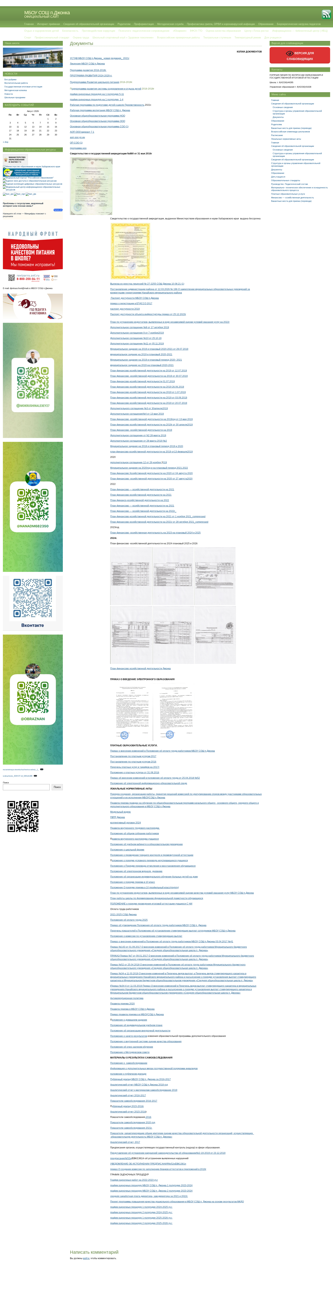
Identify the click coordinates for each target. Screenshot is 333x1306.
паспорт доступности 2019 (125, 309)
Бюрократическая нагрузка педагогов (299, 24)
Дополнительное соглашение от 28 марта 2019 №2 (138, 441)
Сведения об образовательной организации (88, 24)
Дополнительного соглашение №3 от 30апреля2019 (139, 408)
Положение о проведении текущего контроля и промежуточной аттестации (151, 855)
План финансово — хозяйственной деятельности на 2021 (142, 489)
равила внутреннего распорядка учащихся (135, 839)
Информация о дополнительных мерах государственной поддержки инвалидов (154, 1068)
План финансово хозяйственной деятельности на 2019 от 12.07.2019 (148, 370)
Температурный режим (248, 37)
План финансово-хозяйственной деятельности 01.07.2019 (142, 381)
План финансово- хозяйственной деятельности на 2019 (141, 430)
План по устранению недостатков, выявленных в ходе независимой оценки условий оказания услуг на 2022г (170, 322)
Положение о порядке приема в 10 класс (132, 882)
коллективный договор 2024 (125, 822)
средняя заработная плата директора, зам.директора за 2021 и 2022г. (149, 1196)
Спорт (27, 37)
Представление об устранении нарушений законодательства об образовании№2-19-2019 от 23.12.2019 (167, 1153)
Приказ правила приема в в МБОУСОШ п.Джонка (137, 1014)
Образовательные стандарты (285, 180)
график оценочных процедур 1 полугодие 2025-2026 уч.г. (141, 1217)
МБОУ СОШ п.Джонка (47, 12)
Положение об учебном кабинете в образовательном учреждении (146, 844)
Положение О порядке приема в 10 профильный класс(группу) (144, 887)
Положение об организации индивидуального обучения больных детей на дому (154, 876)
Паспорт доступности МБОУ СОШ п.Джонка (134, 298)
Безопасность (70, 30)
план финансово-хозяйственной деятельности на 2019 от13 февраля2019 (151, 451)
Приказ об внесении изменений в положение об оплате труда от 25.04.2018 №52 (155, 778)
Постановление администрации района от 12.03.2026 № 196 (144, 289)
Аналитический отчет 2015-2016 (128, 1111)
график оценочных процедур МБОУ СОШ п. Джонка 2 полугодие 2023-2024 (151, 1190)
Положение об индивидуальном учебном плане (136, 1025)
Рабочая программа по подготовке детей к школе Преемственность (107, 105)
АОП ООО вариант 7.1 (82, 132)
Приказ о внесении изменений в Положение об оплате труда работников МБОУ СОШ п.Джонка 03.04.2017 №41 (171, 941)
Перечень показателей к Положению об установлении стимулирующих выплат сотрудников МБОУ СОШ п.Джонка (172, 930)
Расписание (277, 135)
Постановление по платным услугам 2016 (133, 761)
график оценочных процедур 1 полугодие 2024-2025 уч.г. (141, 1207)
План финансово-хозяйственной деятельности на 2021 (141, 495)
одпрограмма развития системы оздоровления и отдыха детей (106, 88)
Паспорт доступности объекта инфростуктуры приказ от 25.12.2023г (148, 314)
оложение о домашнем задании (129, 1020)
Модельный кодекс (120, 812)
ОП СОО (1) (76, 142)
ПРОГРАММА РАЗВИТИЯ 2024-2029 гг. (91, 75)
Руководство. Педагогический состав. (289, 184)
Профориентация (144, 24)
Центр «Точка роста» (256, 30)
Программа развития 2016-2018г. (88, 70)
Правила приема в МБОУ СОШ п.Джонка (132, 1009)
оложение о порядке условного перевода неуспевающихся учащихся (150, 860)
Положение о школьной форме (127, 849)
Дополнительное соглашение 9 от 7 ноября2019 (137, 332)
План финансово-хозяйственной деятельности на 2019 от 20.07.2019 (148, 403)
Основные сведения (283, 107)
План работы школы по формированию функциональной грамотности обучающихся (156, 898)
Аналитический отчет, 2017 (125, 1142)
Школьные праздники (14, 97)
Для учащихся (272, 37)
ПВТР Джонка (117, 817)
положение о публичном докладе (128, 1074)
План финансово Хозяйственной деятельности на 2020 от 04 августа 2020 (151, 473)
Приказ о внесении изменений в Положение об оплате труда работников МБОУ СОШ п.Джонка (162, 751)
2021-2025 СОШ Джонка (123, 914)
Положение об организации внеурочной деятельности (140, 1030)
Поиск (6, 782)
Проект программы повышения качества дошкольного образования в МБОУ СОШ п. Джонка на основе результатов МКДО (177, 1201)
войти (86, 1258)
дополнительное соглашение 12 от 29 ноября (135, 462)
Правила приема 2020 (122, 1003)
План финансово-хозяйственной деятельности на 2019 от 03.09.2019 (148, 397)
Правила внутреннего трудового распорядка (135, 828)
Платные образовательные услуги (288, 194)
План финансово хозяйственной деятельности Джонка (140, 668)
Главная (29, 24)
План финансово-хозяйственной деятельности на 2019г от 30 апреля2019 (151, 424)
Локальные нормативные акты (286, 139)
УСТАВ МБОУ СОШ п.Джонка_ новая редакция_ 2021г (99, 58)
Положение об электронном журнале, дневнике (136, 871)
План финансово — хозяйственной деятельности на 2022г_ (143, 511)
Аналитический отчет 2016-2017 (128, 1095)
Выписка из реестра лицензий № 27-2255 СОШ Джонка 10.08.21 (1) (147, 283)
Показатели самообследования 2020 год (132, 1122)
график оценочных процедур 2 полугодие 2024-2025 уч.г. (141, 1212)
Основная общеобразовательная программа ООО (97, 121)
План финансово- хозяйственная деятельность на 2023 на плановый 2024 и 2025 (155, 532)
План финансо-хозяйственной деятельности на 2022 (139, 500)
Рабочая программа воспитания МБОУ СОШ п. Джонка (100, 110)
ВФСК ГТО (196, 30)
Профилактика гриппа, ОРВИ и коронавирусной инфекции (221, 24)
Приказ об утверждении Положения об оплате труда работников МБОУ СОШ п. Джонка (158, 925)
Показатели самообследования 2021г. (131, 1128)
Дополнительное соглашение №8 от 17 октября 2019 (139, 327)
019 (165, 462)
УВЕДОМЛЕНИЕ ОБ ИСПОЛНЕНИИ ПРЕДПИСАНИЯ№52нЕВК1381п (148, 1163)
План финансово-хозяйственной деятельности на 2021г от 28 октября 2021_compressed (159, 522)
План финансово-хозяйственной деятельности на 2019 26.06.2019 (147, 386)
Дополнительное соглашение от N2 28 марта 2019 (138, 435)
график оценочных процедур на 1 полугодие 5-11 (97, 94)
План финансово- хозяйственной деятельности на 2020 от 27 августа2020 (151, 478)
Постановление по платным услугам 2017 (133, 756)
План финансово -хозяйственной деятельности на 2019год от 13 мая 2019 (151, 419)
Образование (265, 24)
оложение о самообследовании (129, 1063)
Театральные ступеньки (217, 37)
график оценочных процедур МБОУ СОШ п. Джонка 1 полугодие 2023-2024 (151, 1185)
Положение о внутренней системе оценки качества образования (146, 1041)
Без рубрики (10, 79)
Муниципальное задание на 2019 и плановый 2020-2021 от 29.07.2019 (149, 349)
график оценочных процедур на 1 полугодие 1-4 (96, 99)
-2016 (148, 1117)
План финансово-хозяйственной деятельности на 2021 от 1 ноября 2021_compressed (157, 516)
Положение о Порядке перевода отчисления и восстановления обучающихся (153, 866)
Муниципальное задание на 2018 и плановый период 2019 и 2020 (146, 446)
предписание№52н (120, 1158)
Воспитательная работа (16, 83)
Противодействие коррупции (98, 30)
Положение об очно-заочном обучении (131, 1047)
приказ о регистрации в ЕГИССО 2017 (131, 303)
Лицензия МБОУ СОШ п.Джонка (87, 63)
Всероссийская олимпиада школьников (290, 131)
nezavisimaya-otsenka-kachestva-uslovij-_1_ (21, 770)
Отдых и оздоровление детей (41, 30)
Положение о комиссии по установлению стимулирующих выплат (146, 936)
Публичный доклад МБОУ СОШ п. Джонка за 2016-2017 (140, 1079)
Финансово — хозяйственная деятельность (292, 197)
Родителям (124, 24)
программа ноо (78, 148)
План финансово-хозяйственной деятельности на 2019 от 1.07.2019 (148, 392)
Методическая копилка (15, 90)
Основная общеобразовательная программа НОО (97, 115)
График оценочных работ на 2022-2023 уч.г (134, 1180)
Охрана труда (81, 37)
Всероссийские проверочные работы (178, 37)
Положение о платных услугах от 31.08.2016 (134, 772)
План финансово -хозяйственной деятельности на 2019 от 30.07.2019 (149, 376)
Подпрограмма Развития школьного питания (94, 82)
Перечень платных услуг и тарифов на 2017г (134, 767)
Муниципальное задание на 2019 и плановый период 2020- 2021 (146, 359)
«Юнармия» (180, 30)
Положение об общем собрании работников (134, 833)
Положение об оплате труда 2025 (129, 920)
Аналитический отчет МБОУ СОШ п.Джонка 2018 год (139, 1084)
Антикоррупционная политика (126, 998)
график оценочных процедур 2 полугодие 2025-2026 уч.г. (141, 1223)
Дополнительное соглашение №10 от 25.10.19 (135, 338)
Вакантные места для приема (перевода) (291, 128)
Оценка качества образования (223, 30)
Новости (8, 94)
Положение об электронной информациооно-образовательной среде (148, 783)
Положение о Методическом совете (130, 1052)
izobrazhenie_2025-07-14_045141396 (17, 776)
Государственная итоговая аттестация (23, 86)
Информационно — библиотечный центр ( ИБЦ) (300, 30)
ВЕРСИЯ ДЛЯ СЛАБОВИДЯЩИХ (300, 56)
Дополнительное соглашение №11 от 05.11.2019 (137, 343)
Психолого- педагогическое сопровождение (144, 30)
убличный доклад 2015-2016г (128, 1106)
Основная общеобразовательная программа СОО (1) (99, 126)
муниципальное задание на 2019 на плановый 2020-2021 (142, 365)
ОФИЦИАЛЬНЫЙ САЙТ (41, 16)
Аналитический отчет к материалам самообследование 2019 (143, 1090)
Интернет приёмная (48, 24)
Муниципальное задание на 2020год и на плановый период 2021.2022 (149, 468)
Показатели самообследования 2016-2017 (133, 1101)
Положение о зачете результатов (128, 1036)
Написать (58, 210)
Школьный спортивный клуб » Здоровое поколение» (123, 37)
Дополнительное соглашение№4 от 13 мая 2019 (137, 414)
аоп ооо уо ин (77, 137)
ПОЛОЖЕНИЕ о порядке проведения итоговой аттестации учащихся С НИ (151, 903)
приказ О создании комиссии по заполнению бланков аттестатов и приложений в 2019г (158, 1169)
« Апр (5, 142)
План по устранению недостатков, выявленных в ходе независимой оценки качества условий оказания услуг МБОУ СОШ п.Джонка (182, 893)
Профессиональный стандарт (52, 37)
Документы (278, 117)
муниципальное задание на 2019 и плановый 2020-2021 (141, 354)
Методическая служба (170, 24)
